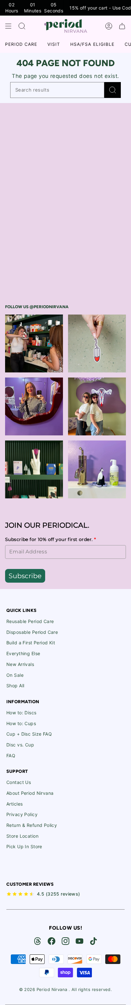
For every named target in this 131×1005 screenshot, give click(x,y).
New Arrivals (20, 664)
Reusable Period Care (30, 621)
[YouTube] (79, 941)
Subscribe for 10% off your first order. (50, 539)
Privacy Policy (22, 814)
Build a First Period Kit (30, 642)
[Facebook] (51, 941)
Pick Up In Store (24, 846)
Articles (14, 804)
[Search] (112, 90)
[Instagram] (65, 941)
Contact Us (18, 782)
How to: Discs (21, 712)
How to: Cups (21, 723)
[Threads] (37, 941)
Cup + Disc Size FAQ (29, 734)
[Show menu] (8, 26)
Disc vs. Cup (20, 744)
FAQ (10, 755)
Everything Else (23, 653)
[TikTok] (93, 941)
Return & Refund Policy (31, 825)
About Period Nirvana (30, 793)
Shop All (15, 685)
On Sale (15, 675)
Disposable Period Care (32, 632)
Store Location (22, 836)
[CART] (122, 26)
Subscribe (25, 576)
